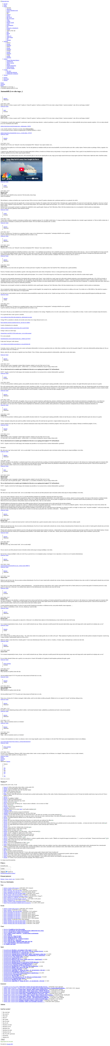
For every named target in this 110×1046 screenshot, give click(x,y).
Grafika (8, 21)
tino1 (5, 110)
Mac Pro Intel (5, 1021)
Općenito (3, 84)
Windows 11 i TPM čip (12, 897)
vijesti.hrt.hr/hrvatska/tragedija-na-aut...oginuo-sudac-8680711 (15, 565)
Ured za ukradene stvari (12, 10)
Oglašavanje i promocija (12, 73)
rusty (13, 879)
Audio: (8, 934)
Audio (8, 24)
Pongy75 (6, 787)
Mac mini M (5, 1014)
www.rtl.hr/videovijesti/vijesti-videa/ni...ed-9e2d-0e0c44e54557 (16, 741)
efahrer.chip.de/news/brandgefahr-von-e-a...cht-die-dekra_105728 (16, 133)
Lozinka (2, 868)
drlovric (5, 798)
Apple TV (9, 36)
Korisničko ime (4, 865)
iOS (7, 38)
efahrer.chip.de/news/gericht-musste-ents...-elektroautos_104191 (16, 126)
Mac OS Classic (10, 18)
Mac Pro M (5, 1023)
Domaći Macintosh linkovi (13, 60)
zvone (5, 816)
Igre (7, 26)
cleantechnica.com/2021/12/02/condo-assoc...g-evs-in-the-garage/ (16, 333)
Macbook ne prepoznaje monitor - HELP (17, 896)
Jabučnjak (9, 9)
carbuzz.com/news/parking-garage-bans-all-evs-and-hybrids (15, 328)
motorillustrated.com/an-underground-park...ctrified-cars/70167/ (16, 338)
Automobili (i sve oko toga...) (14, 892)
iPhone (8, 33)
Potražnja (9, 45)
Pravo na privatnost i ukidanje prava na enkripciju (19, 902)
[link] (21, 809)
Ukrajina (9, 889)
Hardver (8, 14)
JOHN (5, 185)
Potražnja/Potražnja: (13, 956)
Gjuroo (5, 800)
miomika (6, 813)
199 (4, 776)
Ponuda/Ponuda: (17, 950)
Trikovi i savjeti (10, 63)
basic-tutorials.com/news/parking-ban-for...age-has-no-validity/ (15, 322)
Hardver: (12, 936)
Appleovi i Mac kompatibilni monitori (17, 901)
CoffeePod (6, 807)
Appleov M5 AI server (13, 888)
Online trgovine (10, 67)
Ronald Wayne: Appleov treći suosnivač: (28, 994)
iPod (8, 32)
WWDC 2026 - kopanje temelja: (26, 989)
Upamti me (10, 871)
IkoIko (5, 791)
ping (5, 792)
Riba (5, 850)
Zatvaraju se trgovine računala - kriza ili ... (17, 898)
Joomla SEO (10, 1044)
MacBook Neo (6, 1028)
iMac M (4, 1017)
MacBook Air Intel (7, 1024)
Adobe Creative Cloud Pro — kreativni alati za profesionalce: (34, 988)
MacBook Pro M (6, 1032)
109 (4, 772)
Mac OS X (9, 17)
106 (4, 768)
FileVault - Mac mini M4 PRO (15, 890)
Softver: (21, 933)
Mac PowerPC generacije (8, 1033)
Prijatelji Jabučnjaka (11, 65)
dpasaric (5, 138)
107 (4, 769)
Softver (8, 16)
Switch (8, 29)
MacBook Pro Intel (7, 1030)
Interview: (14, 929)
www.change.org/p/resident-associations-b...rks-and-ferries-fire (15, 344)
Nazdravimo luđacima (12, 72)
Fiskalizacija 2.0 (11, 900)
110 (4, 773)
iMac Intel (4, 1015)
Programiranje (10, 25)
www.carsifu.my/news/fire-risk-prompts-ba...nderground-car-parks (16, 317)
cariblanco (6, 814)
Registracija (3, 873)
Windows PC (5, 1037)
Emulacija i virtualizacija (12, 28)
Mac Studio (5, 1019)
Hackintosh (5, 1035)
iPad (8, 34)
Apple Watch (10, 37)
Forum (2, 82)
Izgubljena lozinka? (10, 873)
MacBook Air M (6, 1026)
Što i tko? (9, 71)
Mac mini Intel (6, 1012)
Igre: (10, 944)
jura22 (5, 841)
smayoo (5, 98)
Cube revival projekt (16, 894)
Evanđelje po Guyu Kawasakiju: (26, 986)
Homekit (9, 40)
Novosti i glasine (11, 68)
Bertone (5, 455)
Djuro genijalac (7, 663)
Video (8, 20)
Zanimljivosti (10, 61)
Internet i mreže (10, 22)
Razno (8, 11)
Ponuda (8, 44)
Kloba (5, 803)
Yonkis (5, 830)
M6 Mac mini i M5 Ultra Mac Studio (17, 893)
